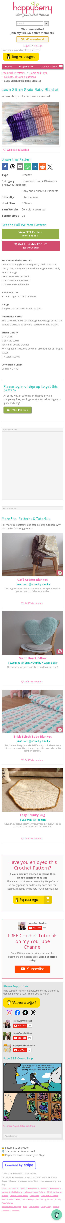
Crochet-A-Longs (28, 1199)
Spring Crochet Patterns (29, 1188)
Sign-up (38, 45)
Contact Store (34, 1206)
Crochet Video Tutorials (19, 1195)
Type (5, 175)
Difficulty (8, 197)
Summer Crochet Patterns (51, 1188)
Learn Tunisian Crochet (11, 1199)
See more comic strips (19, 1126)
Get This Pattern (17, 410)
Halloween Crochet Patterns (34, 1192)
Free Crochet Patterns (14, 72)
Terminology (10, 215)
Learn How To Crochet (49, 1195)
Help (25, 1206)
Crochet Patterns (49, 66)
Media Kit (15, 1210)
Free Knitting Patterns (44, 1199)
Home (8, 66)
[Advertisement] (32, 466)
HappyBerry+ (26, 66)
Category (8, 181)
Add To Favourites (18, 150)
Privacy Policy (46, 1206)
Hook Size (8, 203)
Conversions (34, 1195)
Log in (26, 45)
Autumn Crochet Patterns (12, 1192)
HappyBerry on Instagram (11, 1206)
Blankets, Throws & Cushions (20, 76)
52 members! (32, 39)
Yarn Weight (10, 209)
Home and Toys (38, 72)
